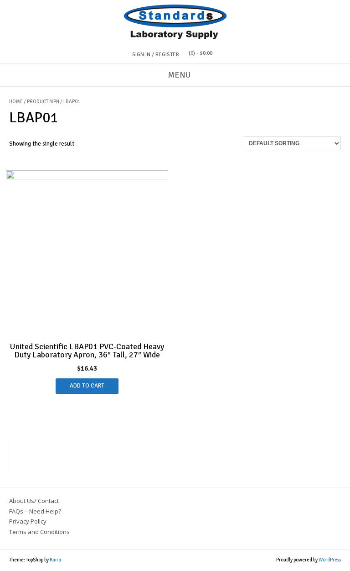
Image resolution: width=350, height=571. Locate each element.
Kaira (55, 560)
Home (16, 102)
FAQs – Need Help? (35, 511)
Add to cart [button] (87, 385)
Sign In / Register (155, 54)
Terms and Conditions (39, 532)
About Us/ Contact (34, 501)
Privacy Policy (27, 521)
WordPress (330, 560)
